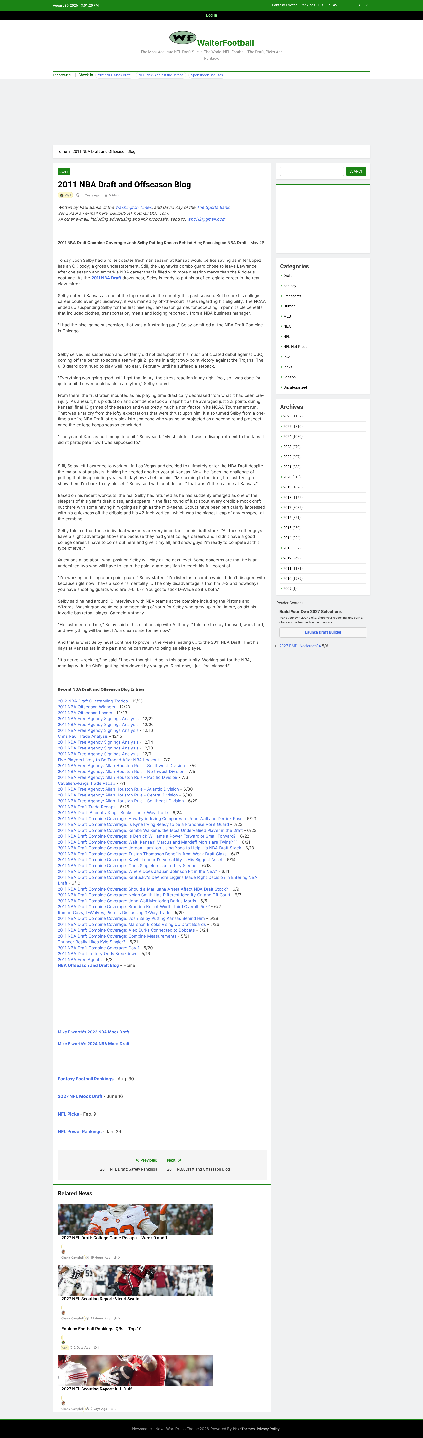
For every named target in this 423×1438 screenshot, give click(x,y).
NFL (286, 336)
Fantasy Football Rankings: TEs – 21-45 (304, 5)
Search (356, 171)
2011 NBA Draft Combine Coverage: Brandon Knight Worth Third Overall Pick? (134, 906)
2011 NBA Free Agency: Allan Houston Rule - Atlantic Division (118, 789)
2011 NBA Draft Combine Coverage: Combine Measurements (117, 936)
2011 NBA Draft (106, 277)
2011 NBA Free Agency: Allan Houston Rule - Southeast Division (121, 800)
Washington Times (133, 207)
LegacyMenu (62, 75)
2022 (287, 457)
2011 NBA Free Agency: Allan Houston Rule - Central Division (118, 795)
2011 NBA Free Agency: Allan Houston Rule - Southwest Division (121, 765)
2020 (287, 477)
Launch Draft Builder (323, 632)
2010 (287, 578)
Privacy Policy (268, 1429)
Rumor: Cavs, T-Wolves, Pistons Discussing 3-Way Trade (114, 912)
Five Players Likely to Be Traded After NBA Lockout (108, 759)
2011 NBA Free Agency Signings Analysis (98, 718)
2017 (287, 507)
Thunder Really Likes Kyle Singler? (91, 941)
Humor (289, 306)
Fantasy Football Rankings (86, 1078)
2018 (287, 497)
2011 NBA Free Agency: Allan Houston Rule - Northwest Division (121, 771)
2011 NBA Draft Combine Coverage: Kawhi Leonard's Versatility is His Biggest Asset (140, 859)
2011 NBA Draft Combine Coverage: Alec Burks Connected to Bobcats (126, 930)
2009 (287, 588)
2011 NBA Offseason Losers (85, 712)
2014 (287, 538)
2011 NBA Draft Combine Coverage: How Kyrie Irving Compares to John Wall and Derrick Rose (150, 818)
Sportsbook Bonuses (207, 75)
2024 (287, 436)
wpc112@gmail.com (206, 219)
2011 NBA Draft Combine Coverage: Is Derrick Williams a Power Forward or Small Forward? (147, 836)
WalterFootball (225, 43)
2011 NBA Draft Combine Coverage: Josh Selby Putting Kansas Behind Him (131, 918)
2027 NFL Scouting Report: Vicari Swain (100, 1298)
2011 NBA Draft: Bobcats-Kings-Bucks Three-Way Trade (113, 812)
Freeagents (292, 296)
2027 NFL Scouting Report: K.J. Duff (96, 1389)
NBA (287, 326)
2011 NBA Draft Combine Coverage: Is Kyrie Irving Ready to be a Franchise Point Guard (143, 824)
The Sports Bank (213, 207)
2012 (287, 558)
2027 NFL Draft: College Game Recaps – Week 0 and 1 (114, 1238)
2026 (287, 416)
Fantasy (289, 286)
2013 (287, 548)
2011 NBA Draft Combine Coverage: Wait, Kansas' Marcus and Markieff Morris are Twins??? (147, 842)
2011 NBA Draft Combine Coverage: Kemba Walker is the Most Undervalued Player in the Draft (150, 830)
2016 (287, 517)
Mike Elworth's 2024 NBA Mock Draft (93, 1043)
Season (289, 377)
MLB (287, 316)
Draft (63, 172)
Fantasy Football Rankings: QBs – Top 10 (101, 1328)
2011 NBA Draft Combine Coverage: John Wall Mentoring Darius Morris (127, 900)
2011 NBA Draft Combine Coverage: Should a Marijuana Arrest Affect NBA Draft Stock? (143, 889)
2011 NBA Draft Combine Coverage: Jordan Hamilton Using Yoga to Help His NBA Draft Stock (149, 847)
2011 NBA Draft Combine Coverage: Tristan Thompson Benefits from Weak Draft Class (142, 853)
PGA (287, 357)
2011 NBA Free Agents (80, 959)
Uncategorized (295, 387)
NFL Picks (68, 1114)
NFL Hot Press (295, 347)
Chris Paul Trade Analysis (83, 736)
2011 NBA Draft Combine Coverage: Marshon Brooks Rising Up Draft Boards (132, 924)
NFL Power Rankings (80, 1131)
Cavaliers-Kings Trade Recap (86, 783)
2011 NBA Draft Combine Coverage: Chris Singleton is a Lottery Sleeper (128, 865)
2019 (287, 487)
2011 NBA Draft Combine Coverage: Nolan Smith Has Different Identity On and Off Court (144, 894)
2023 (287, 447)
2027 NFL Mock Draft (114, 75)
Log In (211, 15)
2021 (287, 467)
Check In (85, 75)
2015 (287, 528)
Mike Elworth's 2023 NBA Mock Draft (93, 1031)
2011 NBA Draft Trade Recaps (87, 806)
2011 (287, 568)
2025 (287, 426)
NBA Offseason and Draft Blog (88, 965)
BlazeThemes (244, 1429)
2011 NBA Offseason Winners (86, 706)
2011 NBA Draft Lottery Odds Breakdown (97, 953)
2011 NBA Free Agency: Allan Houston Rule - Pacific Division (117, 777)
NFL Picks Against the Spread (161, 75)
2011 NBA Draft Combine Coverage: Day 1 (98, 947)
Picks (288, 367)
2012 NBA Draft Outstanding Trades (93, 701)
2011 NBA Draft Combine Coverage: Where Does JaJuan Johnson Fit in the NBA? (137, 871)
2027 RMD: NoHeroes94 (300, 646)
